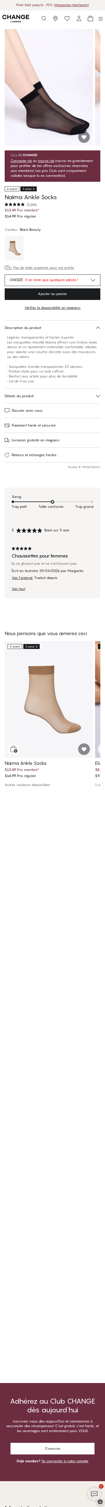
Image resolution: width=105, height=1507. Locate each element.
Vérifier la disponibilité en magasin (52, 307)
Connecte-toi (21, 161)
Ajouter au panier (52, 294)
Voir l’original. (22, 578)
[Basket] (90, 18)
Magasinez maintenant (71, 5)
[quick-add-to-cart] (13, 749)
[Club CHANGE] (79, 18)
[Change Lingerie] (15, 18)
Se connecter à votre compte (64, 1461)
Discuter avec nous (27, 410)
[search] (44, 18)
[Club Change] (67, 18)
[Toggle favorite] (84, 137)
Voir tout (18, 589)
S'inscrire (52, 1448)
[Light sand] (14, 249)
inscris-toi (46, 161)
